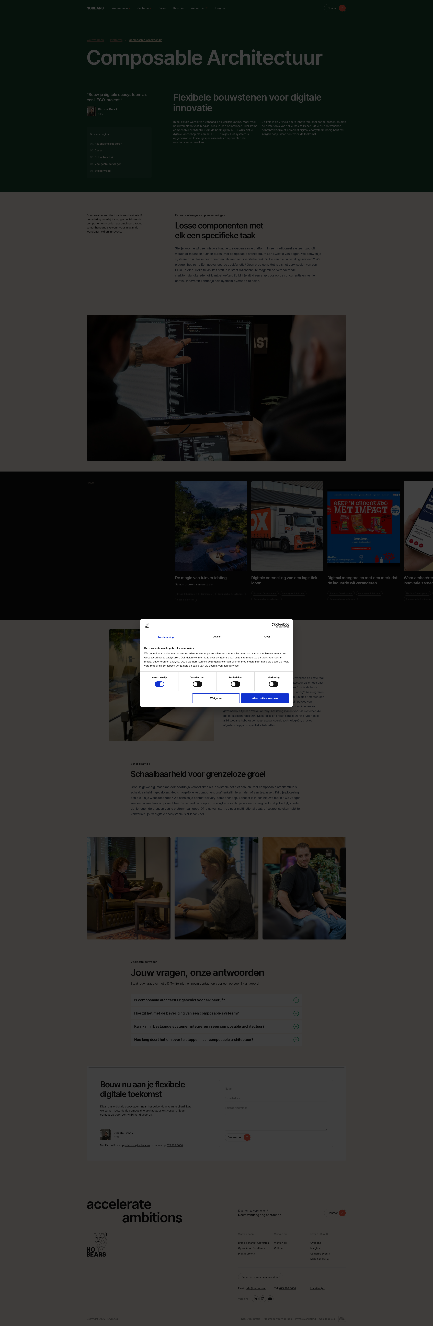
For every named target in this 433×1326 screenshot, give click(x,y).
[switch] (197, 684)
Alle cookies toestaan (265, 698)
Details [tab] (216, 636)
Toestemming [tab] (166, 637)
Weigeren (216, 698)
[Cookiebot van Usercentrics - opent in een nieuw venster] (274, 625)
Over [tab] (267, 636)
